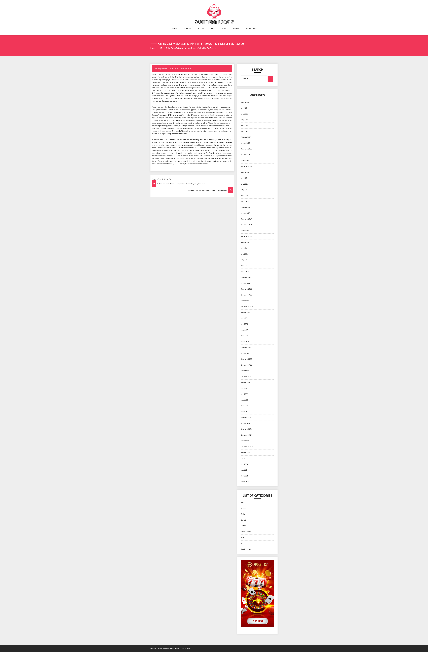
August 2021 (245, 452)
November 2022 (246, 365)
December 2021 (246, 429)
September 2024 (247, 236)
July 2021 (244, 458)
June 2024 (244, 254)
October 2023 (245, 300)
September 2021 (247, 446)
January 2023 (245, 353)
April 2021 (244, 476)
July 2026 (244, 108)
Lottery (236, 29)
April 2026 (244, 125)
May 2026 (244, 119)
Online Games (251, 29)
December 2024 (246, 219)
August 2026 (245, 102)
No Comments (186, 68)
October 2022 (245, 370)
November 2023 (246, 295)
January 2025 (245, 213)
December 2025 (246, 149)
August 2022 (245, 382)
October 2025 (245, 160)
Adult (243, 502)
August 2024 (245, 242)
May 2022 (244, 400)
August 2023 (245, 312)
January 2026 (245, 143)
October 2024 (245, 230)
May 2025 (244, 189)
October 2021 (245, 440)
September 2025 (247, 166)
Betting (201, 29)
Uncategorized (246, 549)
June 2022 (244, 394)
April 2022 (244, 406)
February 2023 (246, 347)
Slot (224, 29)
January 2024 (245, 283)
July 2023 (244, 318)
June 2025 (244, 184)
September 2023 (247, 306)
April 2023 (244, 335)
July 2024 (244, 248)
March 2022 (245, 411)
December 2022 (246, 359)
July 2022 (244, 388)
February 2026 (246, 137)
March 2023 (245, 341)
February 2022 (246, 417)
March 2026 (245, 131)
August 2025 (245, 172)
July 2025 (244, 178)
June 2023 (244, 324)
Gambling (187, 29)
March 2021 (245, 481)
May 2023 (244, 330)
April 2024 (244, 265)
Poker (213, 29)
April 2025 (244, 195)
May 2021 (244, 470)
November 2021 (246, 435)
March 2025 (245, 201)
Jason (158, 68)
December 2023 (246, 289)
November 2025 (246, 154)
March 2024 (245, 271)
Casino (174, 29)
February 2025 (246, 207)
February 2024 (246, 277)
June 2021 (244, 464)
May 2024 (244, 260)
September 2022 (247, 376)
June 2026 (244, 114)
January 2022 (245, 423)
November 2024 (246, 225)
